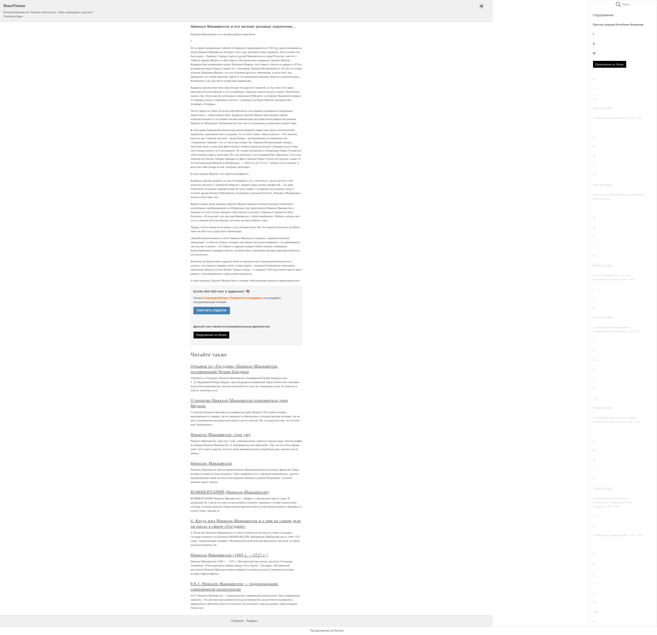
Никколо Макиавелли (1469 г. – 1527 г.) (229, 555)
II (594, 43)
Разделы (252, 620)
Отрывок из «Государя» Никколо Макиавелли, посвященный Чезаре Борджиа (234, 368)
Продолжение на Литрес (609, 64)
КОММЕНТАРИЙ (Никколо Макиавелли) (230, 492)
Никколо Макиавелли (211, 463)
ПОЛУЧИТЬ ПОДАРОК (212, 310)
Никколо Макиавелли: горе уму (221, 434)
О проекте (237, 620)
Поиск (622, 4)
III (594, 53)
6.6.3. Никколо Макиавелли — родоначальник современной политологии (234, 586)
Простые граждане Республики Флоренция (618, 24)
